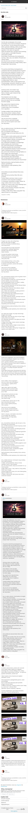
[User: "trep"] (2, 16)
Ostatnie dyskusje (5, 800)
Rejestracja (11, 794)
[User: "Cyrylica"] (2, 656)
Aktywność (3, 802)
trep (5, 15)
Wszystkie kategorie (5, 798)
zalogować (18, 785)
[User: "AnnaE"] (2, 203)
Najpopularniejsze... (5, 804)
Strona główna (14, 811)
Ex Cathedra (14, 1)
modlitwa (8, 194)
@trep (4, 498)
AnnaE (6, 203)
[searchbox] (14, 8)
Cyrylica (6, 656)
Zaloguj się (4, 794)
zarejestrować (4, 786)
